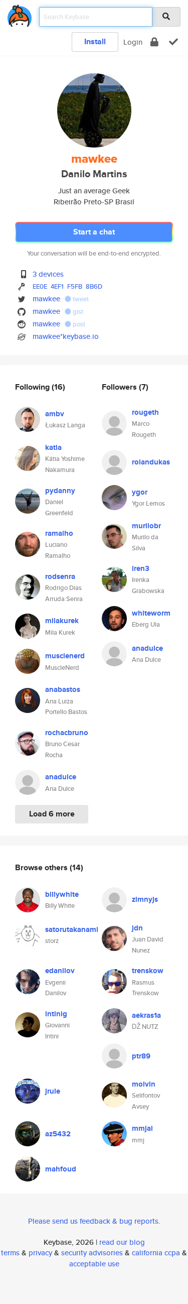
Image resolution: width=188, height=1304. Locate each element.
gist (77, 311)
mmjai (142, 1128)
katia (53, 447)
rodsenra (60, 576)
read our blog (122, 1242)
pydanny (60, 490)
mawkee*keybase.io (66, 336)
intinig (56, 1013)
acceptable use (94, 1263)
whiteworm (151, 613)
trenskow (147, 970)
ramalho (59, 533)
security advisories (92, 1252)
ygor (139, 492)
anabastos (62, 689)
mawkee (46, 298)
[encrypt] (154, 42)
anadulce (60, 776)
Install (95, 41)
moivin (143, 1084)
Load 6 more (52, 813)
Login (132, 42)
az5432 (58, 1133)
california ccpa (156, 1252)
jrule (52, 1091)
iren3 (140, 568)
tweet (80, 299)
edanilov (60, 970)
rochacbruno (66, 732)
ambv (54, 413)
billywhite (62, 894)
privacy (40, 1252)
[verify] (173, 42)
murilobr (146, 525)
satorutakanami (71, 929)
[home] (20, 14)
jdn (137, 927)
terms (10, 1252)
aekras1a (146, 1015)
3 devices (48, 274)
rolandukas (151, 461)
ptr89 (141, 1055)
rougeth (145, 412)
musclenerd (65, 655)
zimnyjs (145, 899)
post (78, 324)
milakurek (62, 620)
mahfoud (60, 1168)
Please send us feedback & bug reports (93, 1221)
